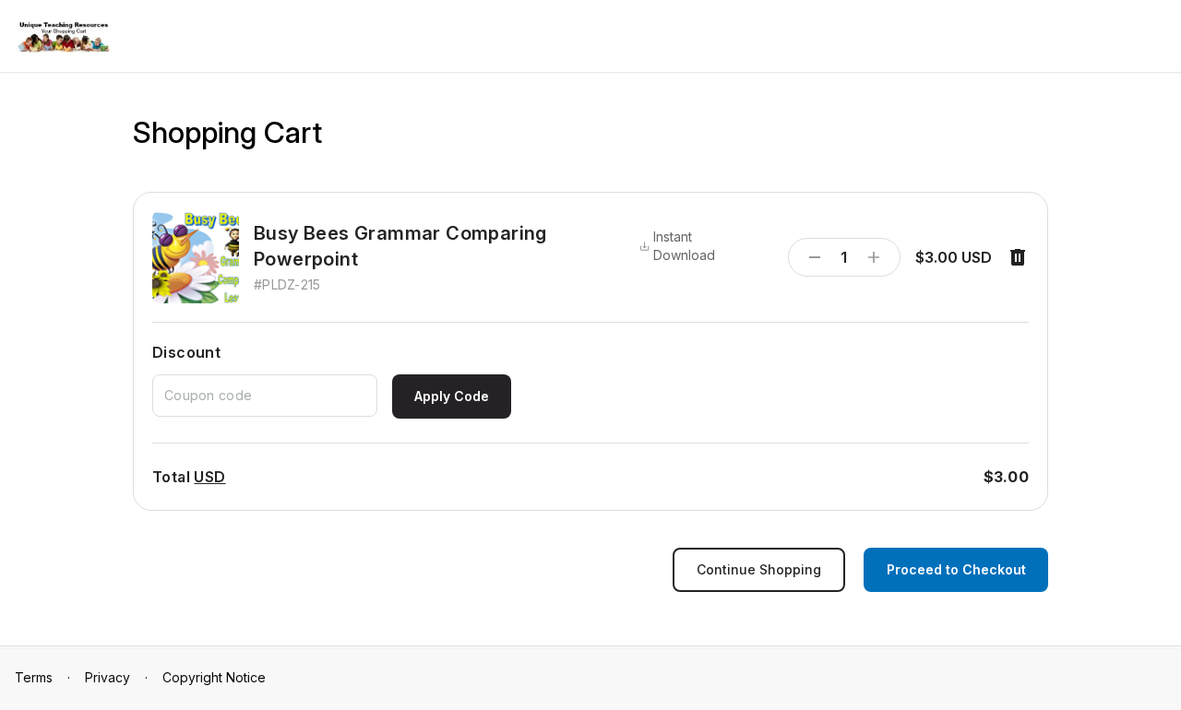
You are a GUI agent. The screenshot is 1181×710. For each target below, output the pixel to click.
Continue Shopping (759, 569)
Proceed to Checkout (956, 569)
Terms (34, 677)
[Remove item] (1018, 257)
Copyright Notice (214, 677)
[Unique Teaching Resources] (63, 37)
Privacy (107, 677)
